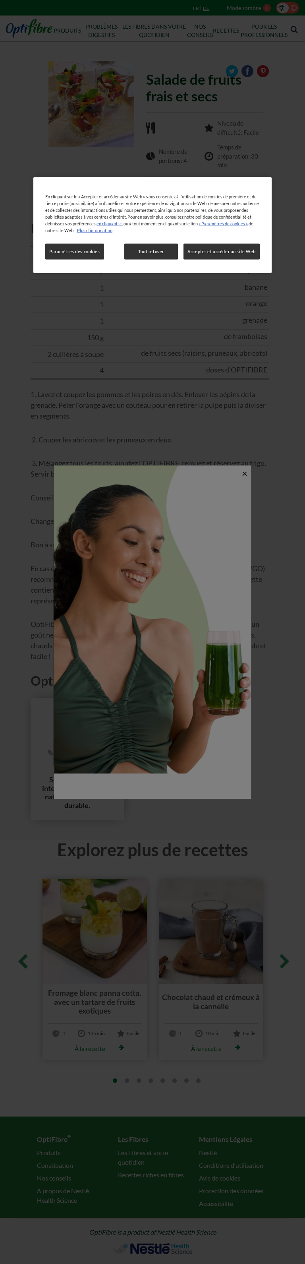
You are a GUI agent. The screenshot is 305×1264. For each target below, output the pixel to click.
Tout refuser (151, 251)
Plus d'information (94, 230)
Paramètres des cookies (74, 251)
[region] (152, 225)
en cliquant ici (110, 223)
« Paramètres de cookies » (223, 223)
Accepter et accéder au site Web (221, 251)
